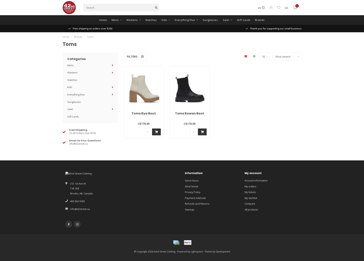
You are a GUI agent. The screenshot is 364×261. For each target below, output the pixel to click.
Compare (250, 203)
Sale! (226, 20)
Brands (260, 20)
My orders (250, 186)
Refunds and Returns (197, 203)
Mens (115, 20)
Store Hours (192, 180)
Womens (132, 20)
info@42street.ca (80, 209)
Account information (256, 180)
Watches (151, 20)
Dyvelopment (223, 251)
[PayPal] (187, 242)
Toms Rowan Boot (189, 113)
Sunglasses (210, 20)
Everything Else (185, 20)
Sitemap (189, 209)
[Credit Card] (176, 242)
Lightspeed (197, 251)
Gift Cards (243, 20)
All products (251, 209)
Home (103, 20)
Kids (164, 20)
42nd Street (191, 186)
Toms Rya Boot (144, 113)
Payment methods (195, 198)
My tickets (250, 192)
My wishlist (251, 198)
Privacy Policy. (193, 192)
